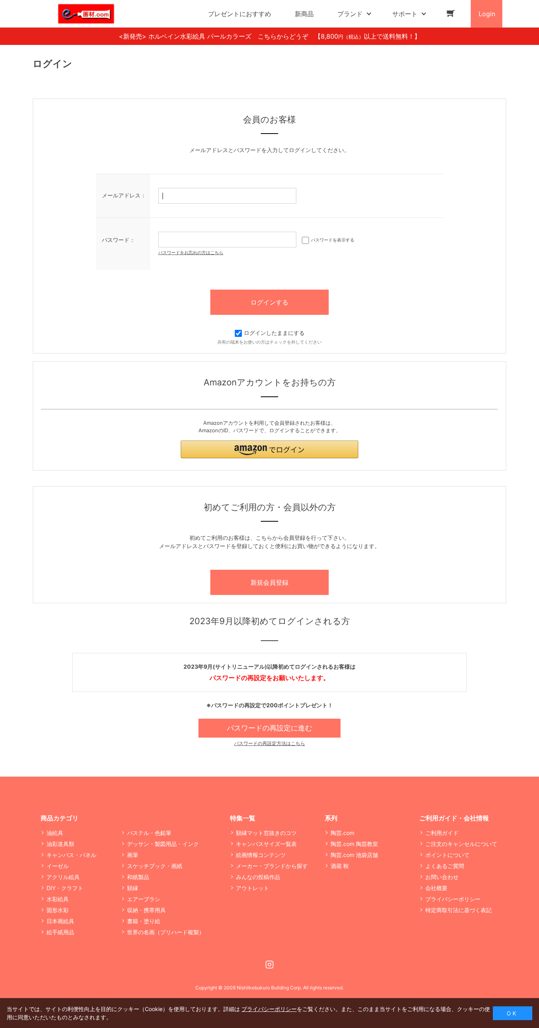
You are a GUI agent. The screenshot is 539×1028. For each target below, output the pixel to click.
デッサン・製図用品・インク (163, 843)
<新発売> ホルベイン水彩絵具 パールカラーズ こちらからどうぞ (216, 36)
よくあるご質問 (444, 866)
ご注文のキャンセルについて (461, 843)
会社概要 (436, 888)
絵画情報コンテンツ (261, 854)
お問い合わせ (442, 877)
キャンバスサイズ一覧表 (266, 843)
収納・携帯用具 (146, 910)
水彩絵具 (58, 899)
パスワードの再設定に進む (269, 728)
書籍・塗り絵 (143, 921)
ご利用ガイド (442, 832)
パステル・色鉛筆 (149, 832)
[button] (269, 449)
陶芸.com (342, 832)
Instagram (269, 964)
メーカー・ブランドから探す (272, 866)
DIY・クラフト (65, 888)
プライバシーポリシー (453, 899)
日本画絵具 (60, 921)
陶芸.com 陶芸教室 (354, 843)
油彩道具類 (60, 843)
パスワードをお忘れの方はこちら (190, 252)
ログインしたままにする (274, 332)
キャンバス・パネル (71, 854)
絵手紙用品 (60, 932)
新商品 (304, 14)
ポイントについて (447, 854)
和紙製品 (138, 877)
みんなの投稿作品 (258, 877)
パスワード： (118, 239)
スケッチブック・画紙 (154, 866)
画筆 (132, 854)
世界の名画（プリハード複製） (165, 932)
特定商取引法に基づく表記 (458, 910)
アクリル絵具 (63, 877)
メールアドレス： (124, 195)
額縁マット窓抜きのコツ (266, 832)
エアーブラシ (143, 899)
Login (487, 14)
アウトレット (252, 888)
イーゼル (58, 866)
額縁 (132, 888)
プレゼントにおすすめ (239, 14)
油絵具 (55, 832)
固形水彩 (58, 910)
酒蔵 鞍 (340, 866)
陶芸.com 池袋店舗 (354, 854)
